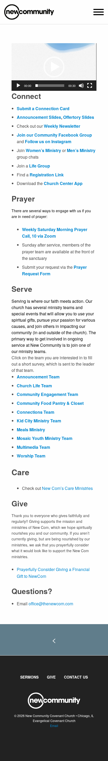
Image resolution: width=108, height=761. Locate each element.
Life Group (39, 166)
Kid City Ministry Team (39, 421)
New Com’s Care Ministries (67, 488)
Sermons (29, 677)
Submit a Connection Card (43, 108)
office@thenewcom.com (51, 604)
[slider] (49, 85)
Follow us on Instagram (48, 141)
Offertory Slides (78, 117)
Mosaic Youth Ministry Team (44, 438)
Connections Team (35, 412)
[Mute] (81, 85)
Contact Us (76, 677)
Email (54, 725)
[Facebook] (50, 741)
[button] (54, 67)
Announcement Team (38, 377)
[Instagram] (58, 741)
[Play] (18, 85)
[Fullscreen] (89, 85)
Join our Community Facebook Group (54, 135)
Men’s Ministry (81, 150)
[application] (54, 67)
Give (51, 677)
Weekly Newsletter (62, 126)
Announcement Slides (39, 117)
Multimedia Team (33, 447)
